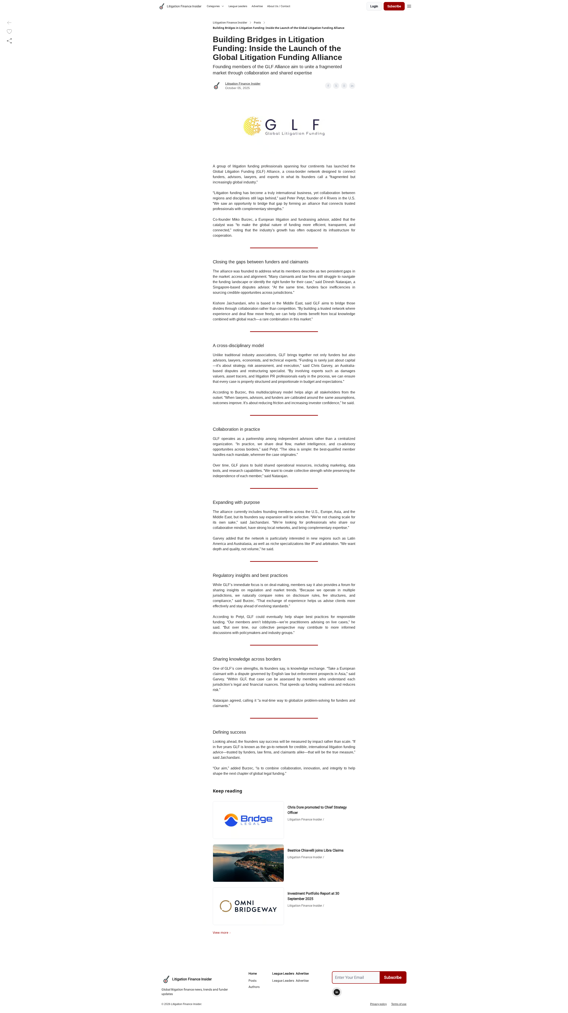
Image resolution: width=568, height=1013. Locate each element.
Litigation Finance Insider (230, 22)
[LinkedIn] (337, 992)
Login (374, 6)
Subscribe (394, 6)
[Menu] (409, 5)
